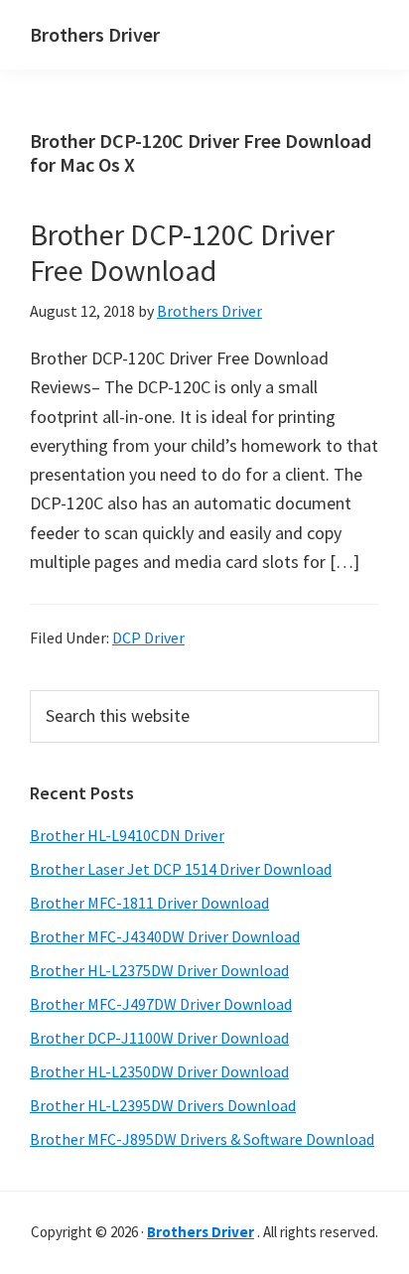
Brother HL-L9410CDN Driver (127, 835)
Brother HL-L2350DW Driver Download (159, 1071)
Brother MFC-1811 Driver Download (149, 903)
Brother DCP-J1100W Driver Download (159, 1038)
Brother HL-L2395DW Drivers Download (163, 1105)
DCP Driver (148, 637)
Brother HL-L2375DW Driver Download (159, 970)
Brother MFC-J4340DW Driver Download (165, 936)
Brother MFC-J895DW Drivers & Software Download (202, 1139)
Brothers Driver (95, 34)
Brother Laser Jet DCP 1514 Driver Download (181, 869)
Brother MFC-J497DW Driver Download (161, 1004)
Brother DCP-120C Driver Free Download (182, 252)
